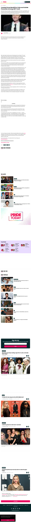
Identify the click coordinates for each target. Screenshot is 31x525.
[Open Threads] (15, 508)
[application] (16, 216)
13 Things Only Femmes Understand (17, 249)
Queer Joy (15, 186)
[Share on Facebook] (4, 145)
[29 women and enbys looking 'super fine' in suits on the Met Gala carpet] (15, 365)
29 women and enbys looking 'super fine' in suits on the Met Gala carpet (15, 353)
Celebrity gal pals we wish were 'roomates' (11, 424)
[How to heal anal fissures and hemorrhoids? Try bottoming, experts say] (7, 280)
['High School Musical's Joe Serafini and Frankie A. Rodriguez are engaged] (7, 179)
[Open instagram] (17, 508)
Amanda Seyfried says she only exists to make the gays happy (14, 470)
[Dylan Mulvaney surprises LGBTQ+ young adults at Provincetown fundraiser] (7, 187)
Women (4, 5)
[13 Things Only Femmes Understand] (13, 250)
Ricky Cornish (4, 472)
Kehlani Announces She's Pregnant (27, 244)
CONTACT (4, 505)
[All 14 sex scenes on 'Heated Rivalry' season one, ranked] (7, 311)
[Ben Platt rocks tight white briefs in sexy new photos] (7, 295)
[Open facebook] (11, 508)
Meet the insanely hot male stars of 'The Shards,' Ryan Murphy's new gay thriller (21, 196)
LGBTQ (25, 133)
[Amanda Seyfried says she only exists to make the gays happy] (15, 482)
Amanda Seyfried (4, 494)
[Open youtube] (19, 508)
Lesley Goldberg (6, 32)
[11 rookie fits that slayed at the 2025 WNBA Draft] (15, 408)
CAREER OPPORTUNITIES (9, 505)
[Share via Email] (5, 145)
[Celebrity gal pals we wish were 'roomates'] (15, 436)
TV (14, 194)
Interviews (3, 467)
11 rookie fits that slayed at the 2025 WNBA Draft (13, 397)
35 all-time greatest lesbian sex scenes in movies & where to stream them (21, 304)
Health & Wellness (16, 279)
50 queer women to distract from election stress (6, 245)
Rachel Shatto (4, 355)
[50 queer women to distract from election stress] (3, 245)
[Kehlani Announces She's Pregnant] (23, 245)
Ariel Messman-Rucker (5, 426)
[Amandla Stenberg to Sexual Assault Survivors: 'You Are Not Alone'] (3, 250)
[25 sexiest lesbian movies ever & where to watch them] (7, 288)
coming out (11, 84)
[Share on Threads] (7, 145)
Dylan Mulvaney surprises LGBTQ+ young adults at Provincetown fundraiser (21, 188)
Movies (14, 287)
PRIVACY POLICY (21, 505)
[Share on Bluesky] (9, 145)
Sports (3, 395)
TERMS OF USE (26, 505)
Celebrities (15, 178)
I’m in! (15, 346)
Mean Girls (24, 494)
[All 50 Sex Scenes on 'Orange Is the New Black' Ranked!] (7, 319)
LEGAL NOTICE (15, 506)
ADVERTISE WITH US (16, 505)
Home (2, 5)
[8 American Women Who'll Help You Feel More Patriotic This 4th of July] (13, 245)
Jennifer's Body (21, 494)
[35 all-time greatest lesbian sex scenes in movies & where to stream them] (7, 303)
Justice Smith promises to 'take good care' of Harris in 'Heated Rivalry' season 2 (22, 204)
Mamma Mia (16, 494)
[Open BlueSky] (13, 508)
